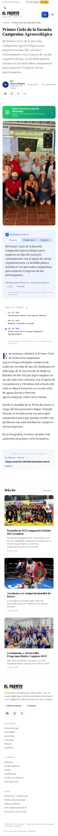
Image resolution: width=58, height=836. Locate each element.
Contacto (31, 705)
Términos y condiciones (16, 796)
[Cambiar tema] (4, 7)
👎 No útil (20, 286)
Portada (5, 23)
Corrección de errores (15, 811)
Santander (9, 736)
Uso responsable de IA (15, 807)
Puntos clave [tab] (29, 240)
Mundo (7, 744)
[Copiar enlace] (18, 93)
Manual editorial (12, 803)
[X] (22, 713)
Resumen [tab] (13, 240)
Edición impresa (14, 705)
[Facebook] (7, 713)
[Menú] (53, 15)
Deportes (8, 747)
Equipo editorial (11, 766)
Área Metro (9, 732)
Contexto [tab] (45, 240)
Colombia (9, 740)
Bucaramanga (11, 728)
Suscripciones (11, 781)
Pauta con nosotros (14, 777)
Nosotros (8, 762)
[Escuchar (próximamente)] (25, 93)
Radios (7, 770)
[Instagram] (15, 713)
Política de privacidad (15, 800)
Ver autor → (48, 491)
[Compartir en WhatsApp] (12, 93)
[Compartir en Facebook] (5, 93)
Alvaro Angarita (17, 83)
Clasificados (10, 773)
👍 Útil (9, 286)
